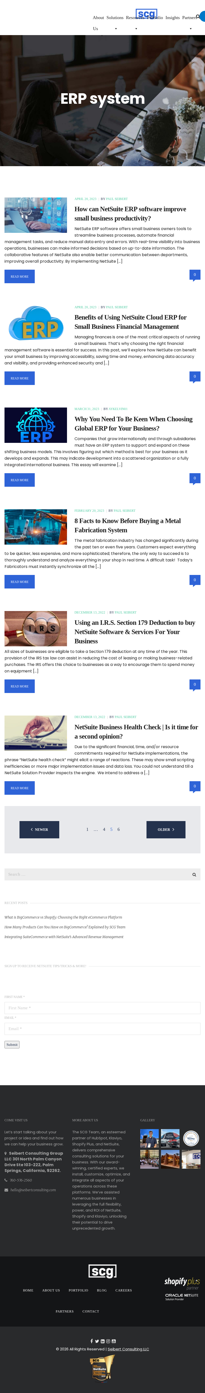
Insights (173, 17)
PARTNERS (65, 1311)
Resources (135, 17)
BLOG (102, 1290)
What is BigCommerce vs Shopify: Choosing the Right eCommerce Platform (63, 917)
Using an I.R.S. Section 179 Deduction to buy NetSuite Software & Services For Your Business (134, 632)
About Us (98, 19)
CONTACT (90, 1311)
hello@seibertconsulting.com (33, 1190)
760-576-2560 (21, 1180)
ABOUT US (51, 1290)
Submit (12, 1045)
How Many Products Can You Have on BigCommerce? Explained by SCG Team (65, 927)
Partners (189, 17)
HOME (28, 1290)
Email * (10, 1018)
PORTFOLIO (78, 1290)
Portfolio (155, 17)
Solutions (115, 17)
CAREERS (124, 1290)
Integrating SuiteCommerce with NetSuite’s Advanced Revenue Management (64, 937)
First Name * (14, 997)
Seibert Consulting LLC (128, 1349)
